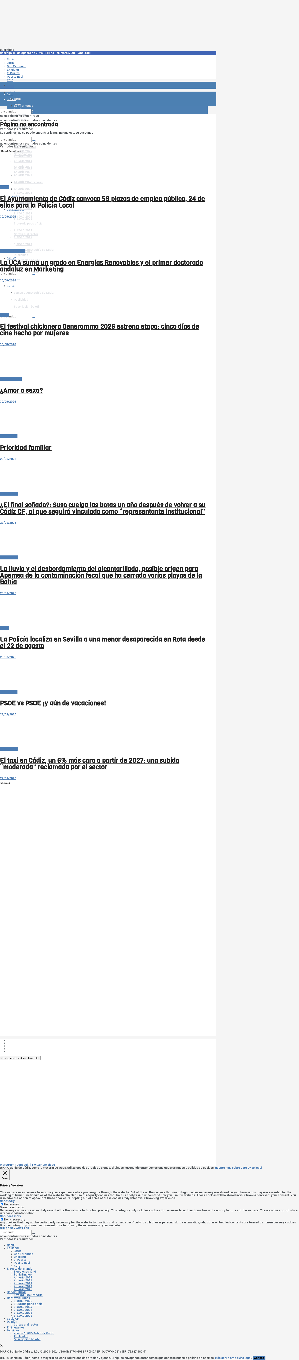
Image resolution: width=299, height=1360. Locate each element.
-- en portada (9, 494)
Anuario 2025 (23, 151)
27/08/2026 (8, 778)
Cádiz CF (13, 1319)
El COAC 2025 (23, 1307)
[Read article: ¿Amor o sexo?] (104, 362)
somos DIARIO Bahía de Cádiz (34, 250)
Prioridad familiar (26, 447)
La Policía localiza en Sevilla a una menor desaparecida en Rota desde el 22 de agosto (102, 642)
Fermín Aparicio (11, 379)
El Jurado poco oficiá (28, 1304)
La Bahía (13, 1248)
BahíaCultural (16, 1292)
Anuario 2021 (23, 1289)
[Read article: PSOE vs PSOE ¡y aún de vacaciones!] (104, 674)
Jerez (17, 1251)
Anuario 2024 (23, 1280)
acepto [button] (220, 1167)
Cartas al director (26, 1325)
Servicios (13, 1330)
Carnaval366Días (15, 187)
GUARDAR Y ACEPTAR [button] (14, 1228)
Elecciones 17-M (25, 1272)
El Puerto (20, 1260)
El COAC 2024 (23, 1310)
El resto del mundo (16, 135)
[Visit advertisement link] (8, 95)
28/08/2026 (8, 523)
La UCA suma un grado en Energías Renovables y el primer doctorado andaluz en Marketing (101, 266)
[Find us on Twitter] (1, 1346)
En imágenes (15, 1328)
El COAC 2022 (23, 1316)
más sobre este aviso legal (244, 1167)
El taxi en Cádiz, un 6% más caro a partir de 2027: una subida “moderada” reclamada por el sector (89, 763)
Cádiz (11, 1245)
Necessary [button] (7, 1201)
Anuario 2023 (23, 1283)
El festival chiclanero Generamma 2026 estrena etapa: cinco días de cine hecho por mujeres (99, 330)
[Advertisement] (104, 24)
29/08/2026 (8, 459)
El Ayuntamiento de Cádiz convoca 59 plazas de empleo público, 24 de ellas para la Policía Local (102, 202)
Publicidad (21, 255)
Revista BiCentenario (28, 1295)
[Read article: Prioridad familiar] (104, 419)
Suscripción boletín (27, 1339)
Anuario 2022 (23, 1286)
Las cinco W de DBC (20, 1043)
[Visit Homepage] (36, 76)
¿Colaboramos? (17, 1052)
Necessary (11, 1204)
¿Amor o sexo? (21, 390)
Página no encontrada (23, 116)
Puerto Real (22, 1263)
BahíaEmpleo (23, 1275)
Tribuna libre (8, 436)
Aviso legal (14, 1049)
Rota (17, 1266)
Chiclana (20, 1257)
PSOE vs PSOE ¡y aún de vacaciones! (53, 703)
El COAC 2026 (23, 193)
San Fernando (23, 1254)
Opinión (12, 1322)
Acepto (259, 1358)
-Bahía (4, 187)
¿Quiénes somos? (19, 1040)
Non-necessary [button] (10, 1216)
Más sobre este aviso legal (233, 1358)
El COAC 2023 (23, 214)
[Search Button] (33, 317)
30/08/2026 (8, 217)
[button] (20, 1058)
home (4, 116)
